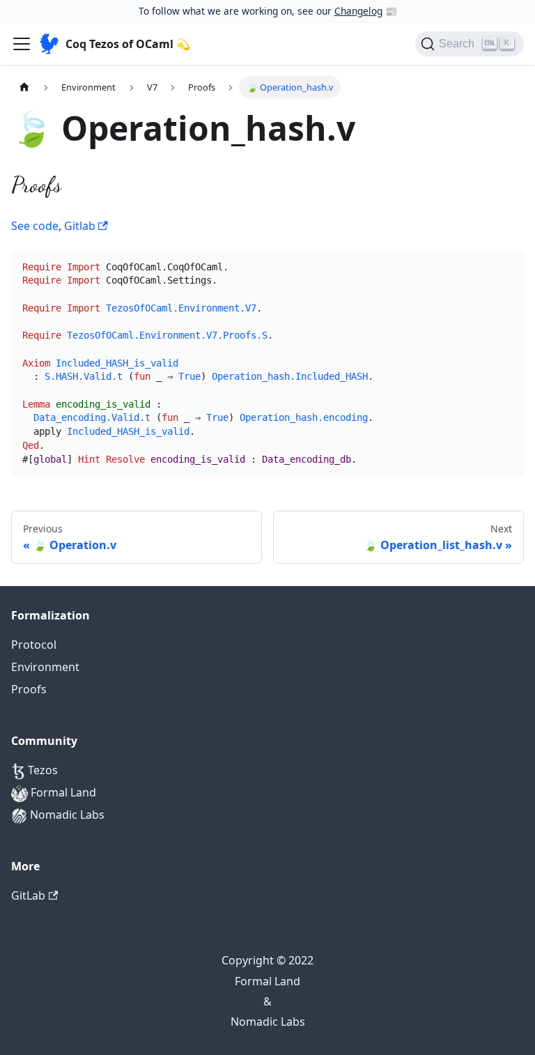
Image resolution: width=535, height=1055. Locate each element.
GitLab (28, 895)
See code (35, 225)
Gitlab (81, 225)
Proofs (29, 689)
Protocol (33, 644)
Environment (45, 667)
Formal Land (62, 792)
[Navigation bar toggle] (21, 43)
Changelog (358, 10)
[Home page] (24, 87)
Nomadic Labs (65, 814)
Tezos (41, 770)
